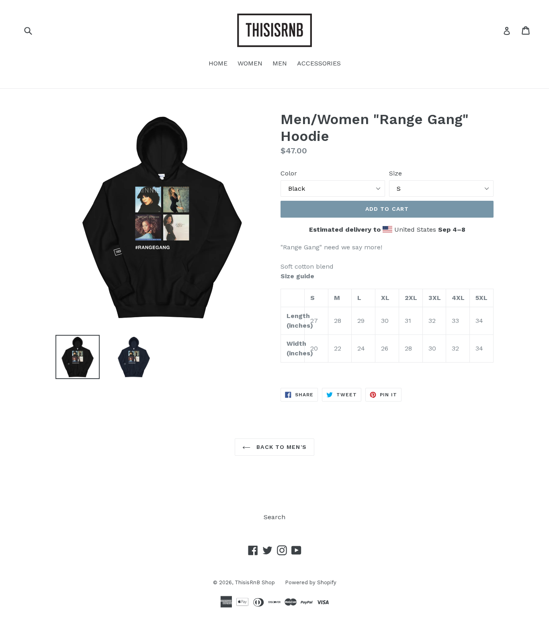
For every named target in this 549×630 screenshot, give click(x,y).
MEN (279, 63)
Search (274, 517)
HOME (218, 63)
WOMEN (250, 63)
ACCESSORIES (319, 63)
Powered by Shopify (310, 582)
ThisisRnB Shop (255, 582)
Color (289, 173)
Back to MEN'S (280, 447)
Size (395, 173)
